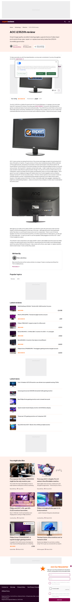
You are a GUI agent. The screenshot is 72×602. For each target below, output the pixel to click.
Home (11, 27)
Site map (12, 587)
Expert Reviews (7, 22)
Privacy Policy (21, 587)
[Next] (59, 79)
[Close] (56, 61)
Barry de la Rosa (17, 47)
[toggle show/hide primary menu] (69, 21)
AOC (18, 278)
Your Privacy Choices (33, 587)
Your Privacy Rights (22, 73)
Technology (18, 27)
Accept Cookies (51, 73)
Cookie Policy (23, 69)
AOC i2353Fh (39, 106)
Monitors (25, 27)
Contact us (5, 587)
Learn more (19, 59)
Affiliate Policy (6, 591)
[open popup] (58, 90)
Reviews (13, 278)
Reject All (41, 73)
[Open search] (65, 21)
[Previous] (12, 79)
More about (15, 266)
